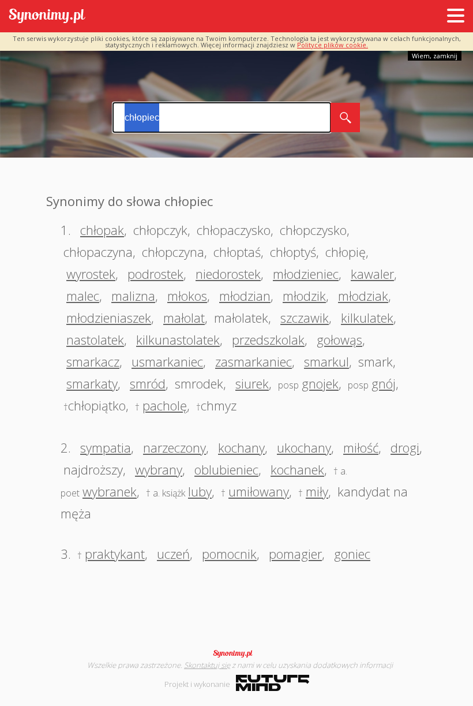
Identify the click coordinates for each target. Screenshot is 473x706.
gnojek (320, 383)
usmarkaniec (167, 361)
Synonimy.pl (47, 16)
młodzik (304, 295)
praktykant (115, 553)
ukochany (304, 447)
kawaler (372, 273)
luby (200, 491)
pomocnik (229, 553)
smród (148, 383)
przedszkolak (268, 339)
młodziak (363, 295)
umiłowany (258, 491)
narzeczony (174, 447)
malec (82, 295)
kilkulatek (367, 317)
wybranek (109, 491)
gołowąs (339, 339)
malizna (133, 295)
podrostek (155, 273)
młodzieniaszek (108, 317)
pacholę (164, 405)
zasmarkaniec (253, 361)
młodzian (245, 295)
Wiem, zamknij (434, 55)
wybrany (158, 469)
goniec (352, 553)
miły (317, 491)
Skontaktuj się (207, 665)
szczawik (304, 317)
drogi (405, 447)
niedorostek (228, 273)
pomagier (295, 553)
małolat (184, 317)
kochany (241, 447)
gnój (383, 383)
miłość (360, 447)
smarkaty (92, 383)
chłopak (102, 229)
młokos (187, 295)
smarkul (326, 361)
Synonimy (236, 653)
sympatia (105, 447)
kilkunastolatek (178, 339)
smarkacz (92, 361)
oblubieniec (226, 469)
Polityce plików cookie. (332, 44)
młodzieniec (306, 273)
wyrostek (90, 273)
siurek (252, 383)
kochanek (297, 469)
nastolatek (95, 339)
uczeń (173, 553)
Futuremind (272, 683)
